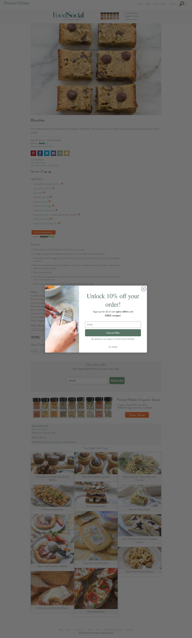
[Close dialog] (143, 289)
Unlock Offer (113, 332)
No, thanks (113, 346)
